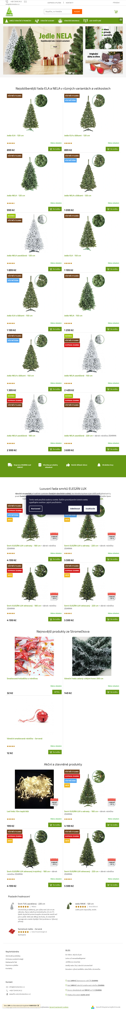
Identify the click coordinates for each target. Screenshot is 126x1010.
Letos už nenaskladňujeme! (75, 958)
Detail (56, 692)
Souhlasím (89, 508)
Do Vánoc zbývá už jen (73, 955)
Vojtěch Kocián (114, 1007)
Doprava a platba (53, 3)
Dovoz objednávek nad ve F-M (83, 990)
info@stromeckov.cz (16, 987)
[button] (8, 50)
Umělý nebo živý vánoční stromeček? (78, 965)
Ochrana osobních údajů (13, 959)
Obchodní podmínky (12, 956)
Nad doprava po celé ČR (81, 981)
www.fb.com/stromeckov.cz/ (19, 994)
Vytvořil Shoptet (101, 1007)
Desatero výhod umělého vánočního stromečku (82, 969)
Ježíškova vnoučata (72, 962)
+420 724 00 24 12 (14, 990)
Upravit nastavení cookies (58, 1007)
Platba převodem (77, 995)
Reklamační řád (10, 962)
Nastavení (34, 508)
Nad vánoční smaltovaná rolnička (84, 985)
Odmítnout (74, 508)
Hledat (76, 11)
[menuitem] (17, 21)
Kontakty (68, 3)
